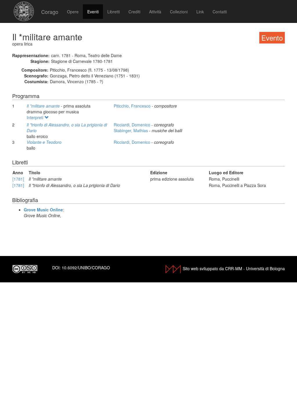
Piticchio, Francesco (133, 106)
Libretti (113, 11)
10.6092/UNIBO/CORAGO (86, 267)
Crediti (134, 11)
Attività (155, 11)
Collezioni (179, 11)
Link (200, 11)
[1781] (18, 179)
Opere (73, 11)
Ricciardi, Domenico (132, 125)
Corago (49, 11)
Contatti (220, 11)
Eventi (93, 11)
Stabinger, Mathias (131, 130)
